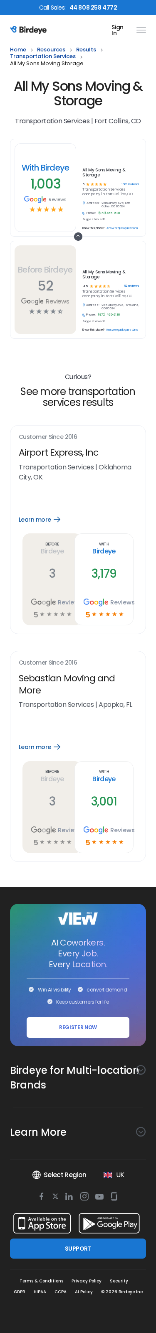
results (86, 50)
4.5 (85, 286)
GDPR (19, 1292)
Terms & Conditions (41, 1281)
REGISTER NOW (78, 1027)
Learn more (45, 519)
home (18, 50)
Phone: (91, 314)
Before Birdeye (45, 269)
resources (51, 50)
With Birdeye (45, 167)
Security (119, 1281)
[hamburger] (139, 30)
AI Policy (84, 1292)
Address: (92, 305)
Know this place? (93, 329)
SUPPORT (78, 1248)
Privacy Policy (87, 1281)
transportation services (43, 56)
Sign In (117, 30)
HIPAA (40, 1292)
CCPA (60, 1292)
